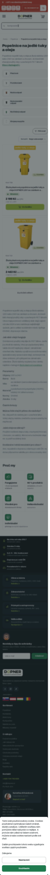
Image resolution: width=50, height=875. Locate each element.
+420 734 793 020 (11, 786)
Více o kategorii (18, 69)
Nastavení (24, 860)
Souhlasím (24, 868)
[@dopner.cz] (16, 696)
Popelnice (7, 718)
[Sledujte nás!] (5, 696)
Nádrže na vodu (9, 732)
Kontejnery (7, 721)
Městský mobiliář (9, 735)
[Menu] (4, 16)
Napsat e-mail (19, 807)
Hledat (4, 26)
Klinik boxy (7, 725)
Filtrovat (40, 135)
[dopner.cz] (10, 696)
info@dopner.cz (9, 791)
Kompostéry (7, 729)
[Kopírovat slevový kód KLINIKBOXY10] (43, 8)
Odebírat (37, 664)
